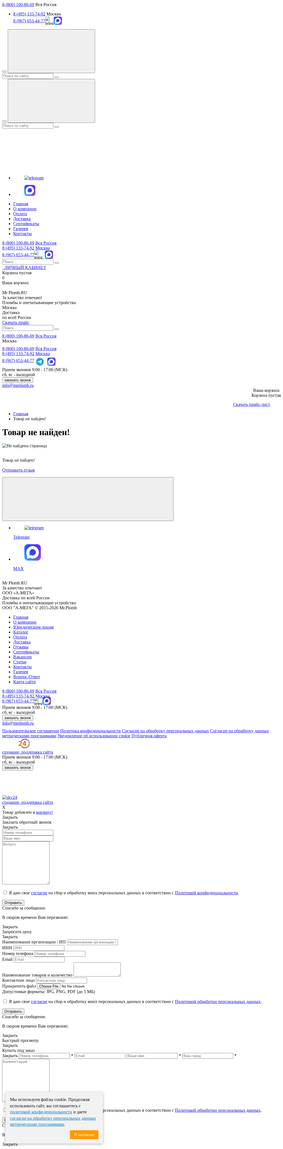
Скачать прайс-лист (251, 404)
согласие (39, 892)
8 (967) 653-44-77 (29, 20)
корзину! (44, 812)
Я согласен (84, 1134)
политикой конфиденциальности (41, 1112)
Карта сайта (24, 681)
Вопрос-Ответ (26, 676)
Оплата (20, 213)
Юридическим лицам (33, 627)
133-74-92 (18, 248)
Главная (20, 203)
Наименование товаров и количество (37, 975)
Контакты (22, 233)
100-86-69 (18, 243)
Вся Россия (45, 243)
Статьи (20, 661)
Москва (42, 248)
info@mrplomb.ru (18, 385)
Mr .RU (14, 292)
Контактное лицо (18, 980)
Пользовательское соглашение (30, 730)
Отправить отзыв (18, 470)
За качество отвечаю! (22, 297)
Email (7, 959)
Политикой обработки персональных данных (218, 1001)
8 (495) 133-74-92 (29, 14)
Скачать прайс (15, 322)
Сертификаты (26, 223)
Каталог (20, 632)
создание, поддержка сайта (27, 752)
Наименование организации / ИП (34, 942)
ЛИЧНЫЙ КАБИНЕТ (24, 267)
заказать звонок (17, 380)
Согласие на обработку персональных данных (165, 730)
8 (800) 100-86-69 (18, 4)
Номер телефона (17, 953)
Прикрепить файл (19, 986)
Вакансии (22, 657)
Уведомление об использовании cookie (93, 735)
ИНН (7, 947)
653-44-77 (18, 254)
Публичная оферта (149, 735)
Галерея (20, 228)
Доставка (22, 218)
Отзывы (20, 647)
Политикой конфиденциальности (206, 892)
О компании (24, 208)
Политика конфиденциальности (90, 730)
